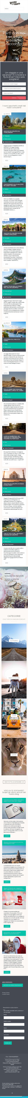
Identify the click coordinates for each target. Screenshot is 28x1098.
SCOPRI (8, 592)
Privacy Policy (6, 992)
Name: (6, 1028)
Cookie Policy (5, 994)
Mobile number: (8, 1021)
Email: (5, 1014)
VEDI (14, 121)
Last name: (7, 1034)
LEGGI (7, 836)
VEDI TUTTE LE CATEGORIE (12, 782)
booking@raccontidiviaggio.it (12, 1058)
